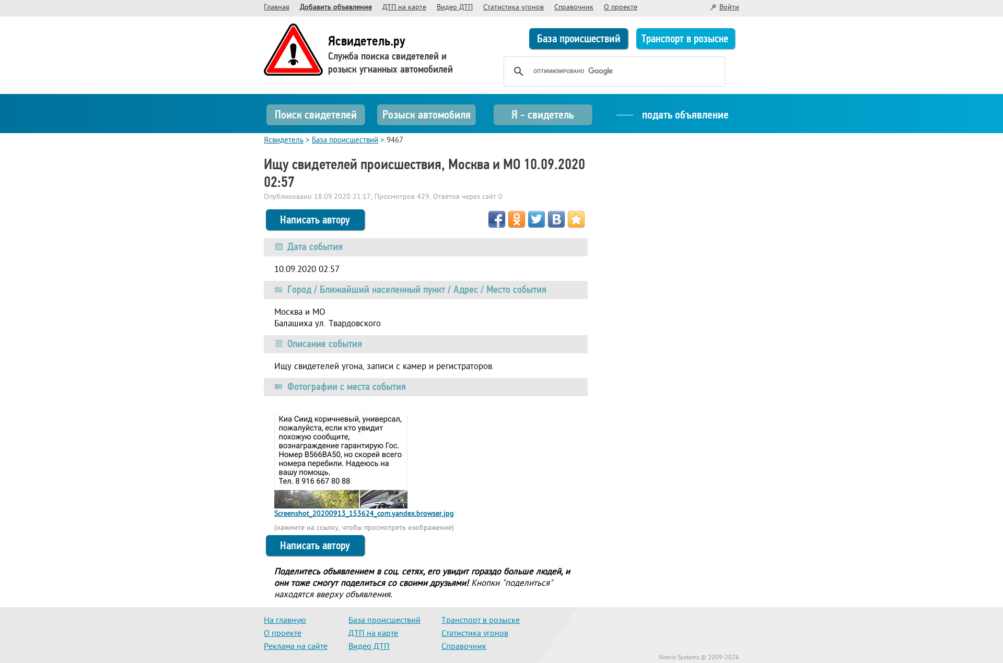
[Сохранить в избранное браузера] (576, 219)
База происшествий (579, 38)
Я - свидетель (542, 115)
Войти (729, 7)
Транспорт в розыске (685, 38)
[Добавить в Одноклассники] (516, 219)
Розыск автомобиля (426, 115)
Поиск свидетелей (316, 115)
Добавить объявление (336, 7)
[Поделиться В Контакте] (556, 219)
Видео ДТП (455, 7)
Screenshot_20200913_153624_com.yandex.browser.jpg (364, 514)
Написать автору (315, 220)
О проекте (620, 7)
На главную (285, 620)
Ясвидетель (284, 141)
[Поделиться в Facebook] (496, 219)
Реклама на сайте (296, 647)
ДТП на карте (404, 7)
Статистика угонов (513, 7)
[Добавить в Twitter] (536, 219)
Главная (276, 7)
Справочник (573, 7)
